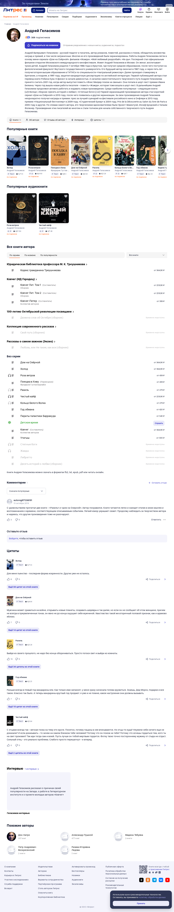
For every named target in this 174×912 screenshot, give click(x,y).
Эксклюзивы (106, 16)
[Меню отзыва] (164, 519)
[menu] (146, 255)
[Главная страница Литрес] (15, 10)
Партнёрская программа (50, 884)
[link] (83, 500)
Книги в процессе (123, 16)
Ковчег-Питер (28, 300)
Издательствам (45, 866)
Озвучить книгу (45, 893)
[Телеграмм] (154, 880)
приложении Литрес (159, 869)
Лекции (138, 16)
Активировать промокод (83, 866)
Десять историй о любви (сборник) (41, 463)
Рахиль (95, 167)
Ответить (156, 519)
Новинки (39, 16)
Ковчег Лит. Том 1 (30, 284)
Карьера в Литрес (12, 875)
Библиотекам (44, 875)
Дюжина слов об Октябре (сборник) (41, 317)
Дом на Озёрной (79, 167)
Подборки (77, 16)
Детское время (29, 422)
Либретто (26, 457)
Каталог (40, 10)
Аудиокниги (91, 16)
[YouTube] (167, 880)
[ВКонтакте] (161, 880)
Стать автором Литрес (49, 888)
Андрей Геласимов (15, 170)
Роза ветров (34, 167)
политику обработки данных (152, 897)
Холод (10, 167)
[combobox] (85, 10)
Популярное (52, 16)
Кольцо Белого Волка (124, 167)
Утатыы (24, 437)
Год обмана (142, 167)
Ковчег (24, 429)
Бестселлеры (78, 871)
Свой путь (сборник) (32, 332)
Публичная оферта (114, 866)
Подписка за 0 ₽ (10, 16)
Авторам (42, 871)
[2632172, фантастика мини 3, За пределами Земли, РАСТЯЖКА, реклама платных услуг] (87, 3)
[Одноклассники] (148, 880)
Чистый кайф (45, 225)
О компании (10, 866)
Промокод (27, 16)
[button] (165, 579)
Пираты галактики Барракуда (38, 416)
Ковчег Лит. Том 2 (30, 292)
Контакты (8, 871)
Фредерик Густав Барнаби (60, 170)
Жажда (24, 450)
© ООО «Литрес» (87, 907)
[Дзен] (141, 880)
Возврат (8, 888)
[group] (87, 502)
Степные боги (28, 444)
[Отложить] (23, 139)
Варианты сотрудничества (50, 879)
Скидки (65, 16)
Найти (127, 10)
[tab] (15, 119)
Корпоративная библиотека (51, 897)
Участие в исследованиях (16, 879)
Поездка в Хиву (58, 167)
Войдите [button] (13, 538)
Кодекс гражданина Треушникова (40, 270)
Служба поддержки (13, 884)
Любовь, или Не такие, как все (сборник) (44, 347)
